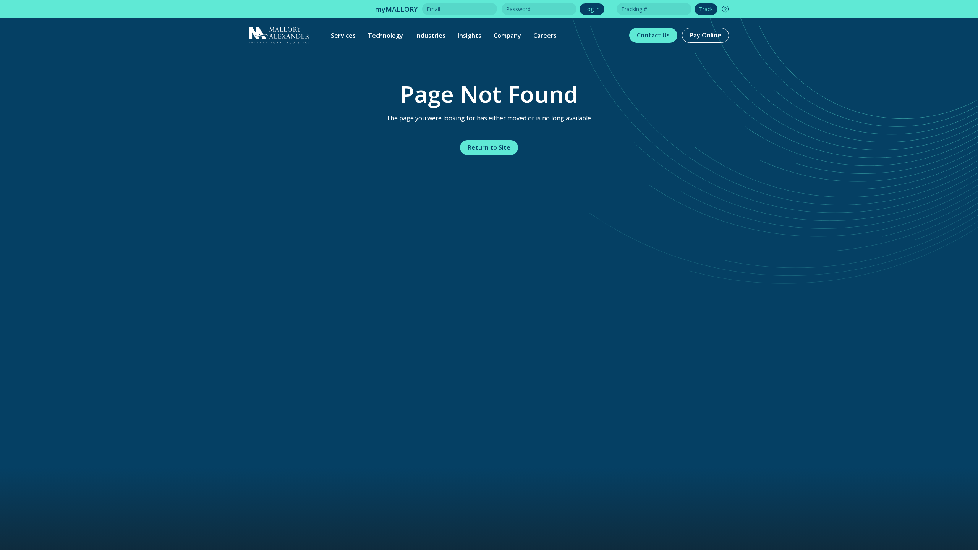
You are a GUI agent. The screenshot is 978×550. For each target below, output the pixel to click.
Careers (545, 35)
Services (343, 35)
